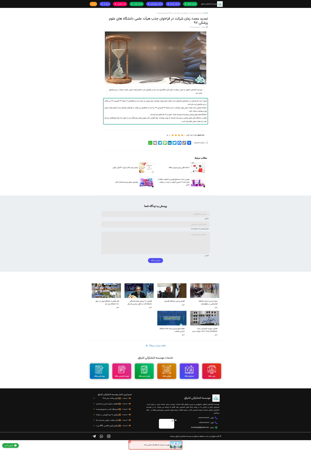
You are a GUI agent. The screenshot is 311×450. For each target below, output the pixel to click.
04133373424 (203, 417)
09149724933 (204, 422)
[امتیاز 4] (173, 135)
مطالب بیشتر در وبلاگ (157, 345)
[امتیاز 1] (182, 135)
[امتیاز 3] (176, 135)
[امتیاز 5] (169, 135)
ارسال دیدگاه (155, 260)
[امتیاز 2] (179, 135)
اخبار (206, 13)
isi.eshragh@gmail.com (200, 427)
